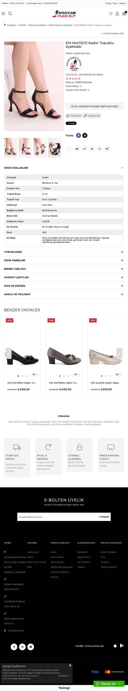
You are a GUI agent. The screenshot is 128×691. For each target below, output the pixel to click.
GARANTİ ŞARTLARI (16, 277)
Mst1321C (17, 421)
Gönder (104, 516)
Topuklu (34, 421)
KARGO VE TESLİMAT (17, 294)
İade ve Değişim (58, 562)
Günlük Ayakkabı (108, 552)
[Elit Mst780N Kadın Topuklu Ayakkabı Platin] (64, 347)
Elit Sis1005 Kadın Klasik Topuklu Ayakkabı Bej (105, 382)
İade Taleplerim (84, 562)
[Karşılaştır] (84, 149)
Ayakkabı (45, 421)
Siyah (54, 421)
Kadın (26, 421)
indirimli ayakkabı (40, 424)
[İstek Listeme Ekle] (77, 149)
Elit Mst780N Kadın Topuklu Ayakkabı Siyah (22, 382)
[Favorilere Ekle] (69, 149)
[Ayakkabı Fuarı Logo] (64, 13)
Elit (10, 421)
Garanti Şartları (57, 557)
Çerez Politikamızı (48, 675)
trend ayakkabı (92, 424)
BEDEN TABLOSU (15, 268)
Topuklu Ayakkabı (92, 421)
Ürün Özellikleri (16, 167)
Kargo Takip (111, 3)
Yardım (54, 552)
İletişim (122, 3)
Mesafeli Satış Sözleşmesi (62, 567)
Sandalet (104, 562)
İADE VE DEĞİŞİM (14, 285)
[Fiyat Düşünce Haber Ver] (99, 149)
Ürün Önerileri (14, 260)
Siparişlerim (82, 552)
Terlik (103, 557)
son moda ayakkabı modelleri (67, 424)
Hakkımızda (32, 552)
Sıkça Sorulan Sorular (36, 562)
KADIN (78, 421)
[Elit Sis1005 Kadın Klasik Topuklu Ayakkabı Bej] (106, 347)
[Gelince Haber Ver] (107, 149)
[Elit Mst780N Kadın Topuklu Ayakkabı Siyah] (22, 347)
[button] (18, 376)
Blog (29, 567)
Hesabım (81, 567)
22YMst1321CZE (66, 421)
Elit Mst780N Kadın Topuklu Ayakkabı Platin (64, 382)
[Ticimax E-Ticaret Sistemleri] (64, 688)
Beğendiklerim (84, 557)
